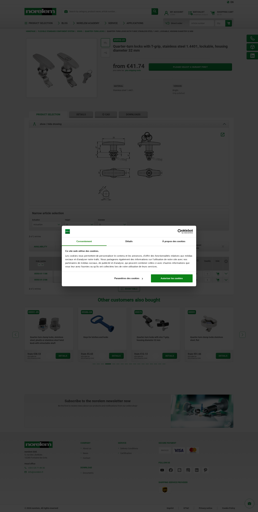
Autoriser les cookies (172, 278)
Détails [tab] (129, 241)
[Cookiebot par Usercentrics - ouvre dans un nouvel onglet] (180, 231)
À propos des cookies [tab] (173, 241)
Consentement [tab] (84, 241)
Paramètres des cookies (126, 278)
